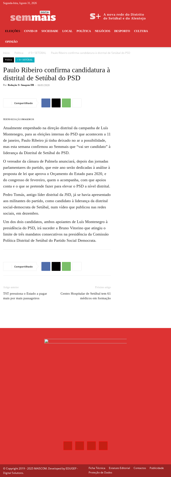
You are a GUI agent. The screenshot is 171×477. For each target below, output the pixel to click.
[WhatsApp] (66, 103)
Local (67, 31)
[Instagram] (150, 3)
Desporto (122, 31)
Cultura (141, 31)
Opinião (11, 41)
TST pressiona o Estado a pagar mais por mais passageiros (25, 296)
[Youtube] (164, 3)
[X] (157, 3)
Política (84, 31)
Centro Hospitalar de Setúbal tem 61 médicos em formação (86, 296)
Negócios (102, 31)
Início (6, 53)
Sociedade (49, 31)
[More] (76, 103)
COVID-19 (30, 31)
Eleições (12, 31)
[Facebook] (142, 3)
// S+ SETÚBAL (37, 53)
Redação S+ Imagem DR (21, 85)
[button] (162, 31)
